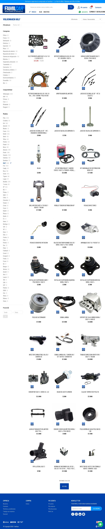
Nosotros (46, 12)
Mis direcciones (53, 509)
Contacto (98, 7)
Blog (40, 12)
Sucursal (5, 514)
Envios (27, 504)
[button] (71, 7)
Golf (16, 25)
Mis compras (52, 506)
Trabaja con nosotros (8, 511)
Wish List (51, 511)
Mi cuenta (51, 504)
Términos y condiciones (9, 509)
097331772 (85, 12)
